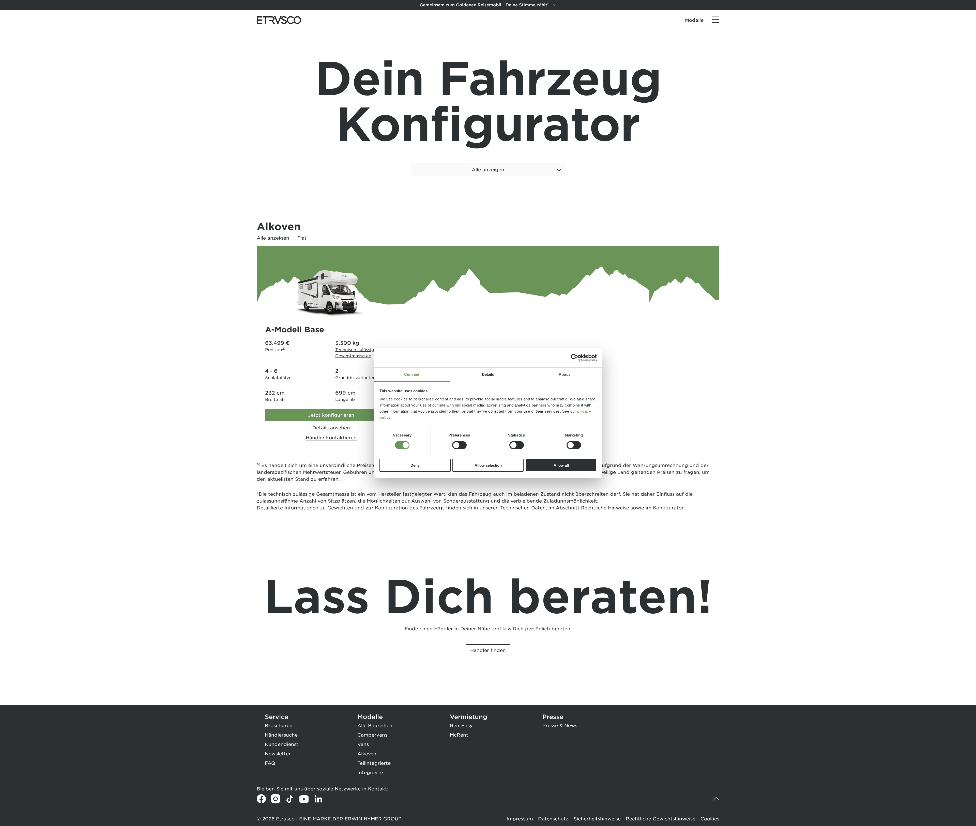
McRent (459, 735)
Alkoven (366, 753)
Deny (415, 465)
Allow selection (488, 465)
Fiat (302, 238)
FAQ (270, 763)
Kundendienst (281, 744)
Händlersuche (281, 735)
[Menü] (715, 20)
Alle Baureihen (374, 725)
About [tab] (564, 374)
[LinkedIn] (318, 798)
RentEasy (461, 725)
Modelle (694, 20)
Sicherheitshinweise (597, 818)
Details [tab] (488, 374)
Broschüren (279, 725)
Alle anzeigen (273, 238)
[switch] (459, 445)
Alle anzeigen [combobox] (488, 169)
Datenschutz (553, 818)
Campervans (372, 735)
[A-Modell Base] (331, 294)
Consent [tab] (411, 374)
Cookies (709, 818)
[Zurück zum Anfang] (714, 798)
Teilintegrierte (374, 763)
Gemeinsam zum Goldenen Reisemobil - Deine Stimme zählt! (484, 5)
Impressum (520, 818)
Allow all (561, 465)
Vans (363, 744)
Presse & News (559, 725)
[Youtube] (304, 798)
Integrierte (370, 772)
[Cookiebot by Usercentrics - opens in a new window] (574, 358)
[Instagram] (275, 798)
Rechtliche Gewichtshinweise (660, 818)
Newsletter (278, 753)
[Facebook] (261, 798)
